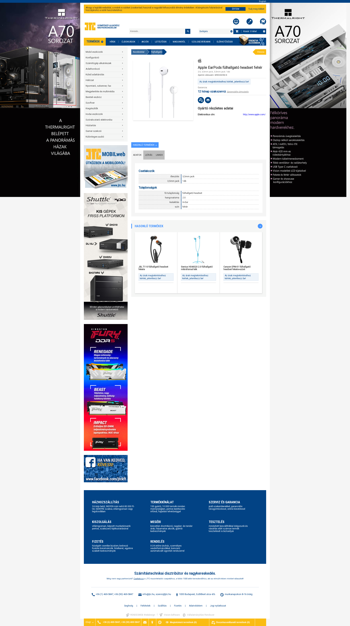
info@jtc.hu (149, 594)
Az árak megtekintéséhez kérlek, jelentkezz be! (224, 81)
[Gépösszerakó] (236, 21)
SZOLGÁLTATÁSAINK (201, 41)
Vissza (260, 52)
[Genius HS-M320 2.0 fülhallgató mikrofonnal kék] (198, 249)
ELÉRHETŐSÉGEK (225, 41)
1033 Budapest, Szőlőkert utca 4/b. (197, 594)
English (262, 1)
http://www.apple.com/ (254, 114)
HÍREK (112, 41)
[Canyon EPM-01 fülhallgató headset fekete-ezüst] (241, 249)
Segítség (128, 605)
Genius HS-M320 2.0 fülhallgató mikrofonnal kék (197, 268)
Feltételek (145, 605)
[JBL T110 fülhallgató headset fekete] (156, 249)
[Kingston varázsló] (263, 21)
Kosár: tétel (250, 31)
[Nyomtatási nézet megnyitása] (208, 100)
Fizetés (178, 605)
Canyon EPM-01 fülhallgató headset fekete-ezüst (236, 268)
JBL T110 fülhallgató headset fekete (153, 268)
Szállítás (162, 605)
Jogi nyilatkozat (218, 605)
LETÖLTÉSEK (161, 41)
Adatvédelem (196, 605)
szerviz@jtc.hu (163, 594)
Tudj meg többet (256, 9)
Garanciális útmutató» (238, 91)
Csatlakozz (139, 578)
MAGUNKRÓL (179, 41)
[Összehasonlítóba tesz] (201, 100)
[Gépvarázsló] (249, 21)
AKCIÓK (145, 41)
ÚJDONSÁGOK (128, 41)
